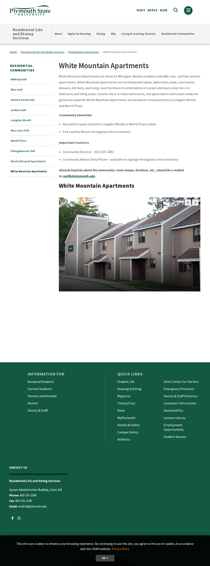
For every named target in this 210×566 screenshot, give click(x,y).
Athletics (123, 439)
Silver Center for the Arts (181, 382)
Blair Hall (16, 89)
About (58, 34)
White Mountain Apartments (29, 171)
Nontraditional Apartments (28, 161)
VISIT (141, 10)
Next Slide (195, 202)
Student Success (175, 437)
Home (13, 52)
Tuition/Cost (126, 403)
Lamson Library (174, 418)
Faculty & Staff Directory (180, 396)
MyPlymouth (126, 418)
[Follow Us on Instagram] (19, 518)
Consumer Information (180, 403)
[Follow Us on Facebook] (12, 518)
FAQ (113, 34)
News (121, 410)
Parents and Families (42, 396)
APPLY (152, 10)
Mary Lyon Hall (20, 130)
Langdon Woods (21, 120)
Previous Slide (188, 202)
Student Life (126, 382)
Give (164, 10)
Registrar (124, 396)
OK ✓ (105, 558)
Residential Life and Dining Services (28, 33)
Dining (101, 34)
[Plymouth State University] (50, 10)
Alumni (33, 403)
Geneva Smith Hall (22, 100)
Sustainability (173, 410)
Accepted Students (41, 382)
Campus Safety (127, 432)
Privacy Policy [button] (120, 549)
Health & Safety (128, 425)
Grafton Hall (18, 110)
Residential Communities (177, 34)
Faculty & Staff (38, 410)
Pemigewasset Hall (23, 151)
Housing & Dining (129, 389)
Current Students (40, 389)
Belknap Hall (19, 79)
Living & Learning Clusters (138, 34)
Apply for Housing (79, 34)
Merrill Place (18, 141)
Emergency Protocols (179, 389)
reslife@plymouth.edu (32, 506)
